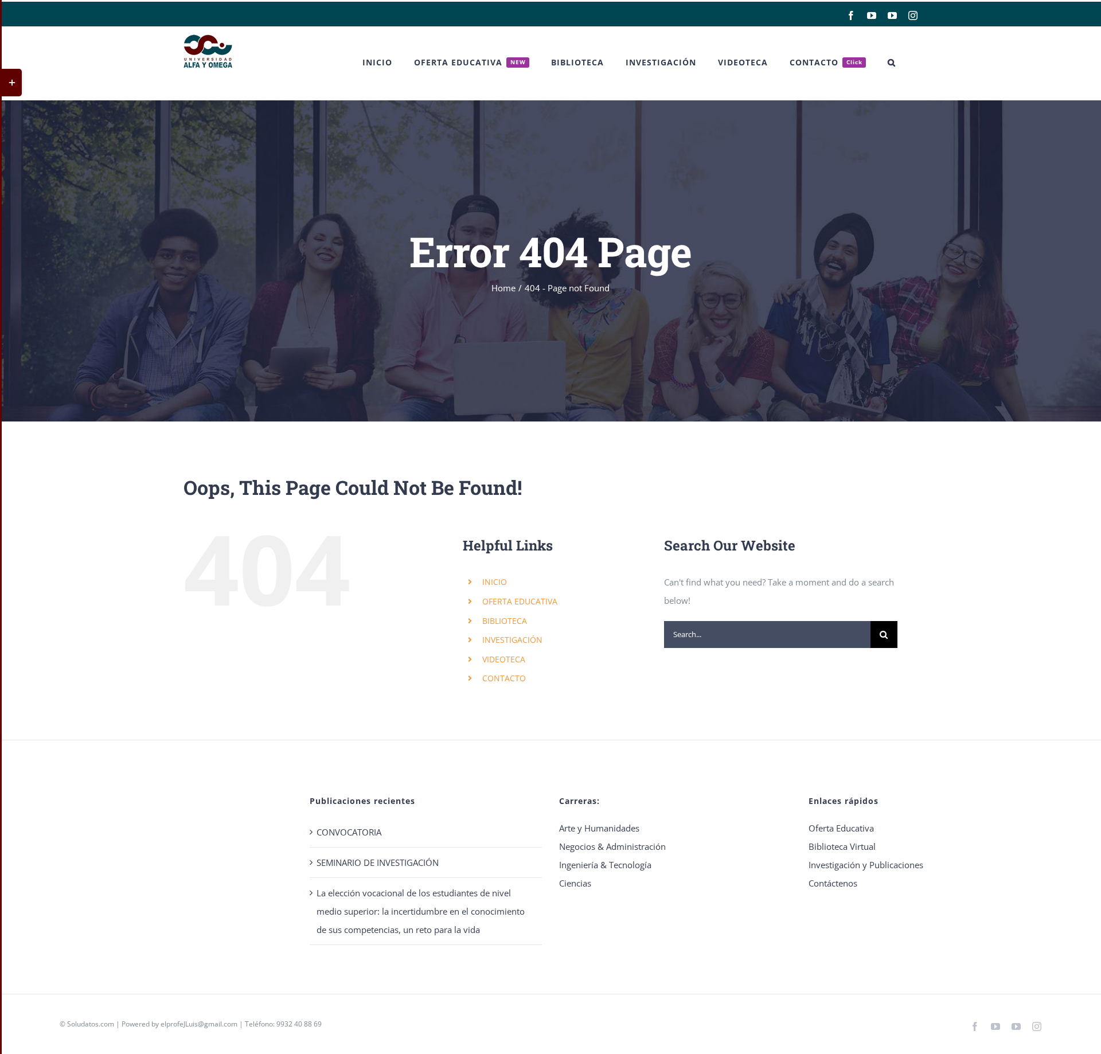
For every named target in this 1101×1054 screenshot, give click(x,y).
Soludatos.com (90, 1024)
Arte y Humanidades (599, 828)
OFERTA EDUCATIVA (519, 601)
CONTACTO (504, 678)
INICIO (494, 581)
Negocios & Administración (612, 846)
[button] (892, 62)
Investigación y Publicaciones (866, 864)
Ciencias (575, 883)
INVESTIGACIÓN (512, 639)
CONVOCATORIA (349, 832)
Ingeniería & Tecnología (605, 864)
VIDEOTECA (503, 659)
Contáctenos (833, 883)
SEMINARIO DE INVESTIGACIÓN (378, 862)
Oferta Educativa (841, 828)
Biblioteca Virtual (842, 846)
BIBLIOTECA (504, 620)
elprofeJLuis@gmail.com (199, 1024)
